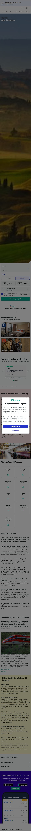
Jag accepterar (15, 426)
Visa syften (15, 430)
